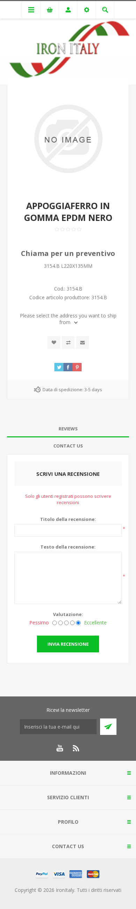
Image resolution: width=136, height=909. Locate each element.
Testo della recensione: (68, 547)
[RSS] (76, 748)
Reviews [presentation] (68, 428)
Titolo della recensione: (68, 519)
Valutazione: (68, 614)
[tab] (68, 428)
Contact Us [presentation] (68, 446)
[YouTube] (59, 748)
